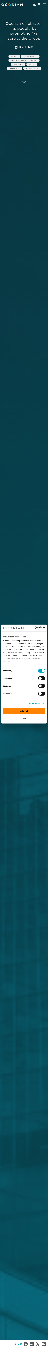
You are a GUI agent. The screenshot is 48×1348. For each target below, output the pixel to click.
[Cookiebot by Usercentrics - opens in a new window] (34, 628)
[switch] (41, 678)
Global (14, 56)
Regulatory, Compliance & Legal (24, 60)
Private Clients (32, 68)
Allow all (24, 711)
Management (14, 68)
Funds (31, 64)
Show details (34, 704)
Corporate (18, 64)
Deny (24, 718)
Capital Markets (30, 56)
